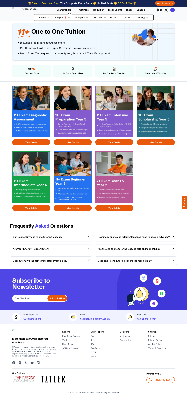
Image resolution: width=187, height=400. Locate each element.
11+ (92, 340)
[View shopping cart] (166, 10)
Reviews (184, 202)
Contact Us (125, 340)
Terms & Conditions (157, 348)
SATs (93, 356)
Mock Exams (68, 344)
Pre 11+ (42, 17)
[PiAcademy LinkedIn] (38, 362)
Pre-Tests (95, 348)
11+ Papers (58, 17)
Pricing (141, 17)
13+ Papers (79, 17)
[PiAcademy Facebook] (13, 362)
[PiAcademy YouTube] (32, 362)
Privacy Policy (155, 340)
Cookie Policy (154, 344)
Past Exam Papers (71, 336)
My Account (125, 336)
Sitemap (152, 336)
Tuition (65, 340)
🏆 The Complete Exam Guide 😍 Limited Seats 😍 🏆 (82, 3)
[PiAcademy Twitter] (25, 362)
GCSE (113, 17)
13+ (92, 344)
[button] (159, 10)
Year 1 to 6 (97, 17)
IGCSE (127, 17)
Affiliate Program (70, 348)
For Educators (163, 3)
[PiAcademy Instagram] (19, 362)
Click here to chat (32, 318)
